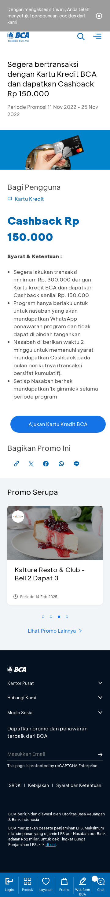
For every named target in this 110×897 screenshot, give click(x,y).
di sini (51, 844)
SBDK (15, 785)
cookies (67, 16)
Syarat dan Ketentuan (78, 785)
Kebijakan (38, 785)
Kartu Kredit (29, 199)
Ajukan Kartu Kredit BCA (58, 424)
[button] (43, 617)
